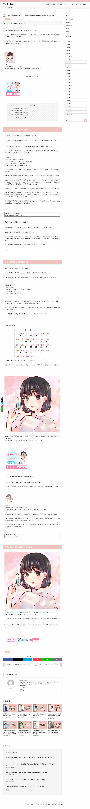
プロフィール (70, 19)
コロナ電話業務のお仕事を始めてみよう (21, 117)
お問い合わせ (60, 804)
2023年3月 (69, 50)
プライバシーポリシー (51, 804)
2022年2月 (69, 76)
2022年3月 (69, 73)
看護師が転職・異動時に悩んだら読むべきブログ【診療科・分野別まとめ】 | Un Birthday (30, 757)
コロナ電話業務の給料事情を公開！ (20, 112)
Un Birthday (9, 4)
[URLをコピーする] (57, 659)
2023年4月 (69, 47)
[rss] (84, 1)
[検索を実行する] (85, 120)
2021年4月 (69, 100)
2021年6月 (69, 94)
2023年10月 (69, 44)
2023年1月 (69, 53)
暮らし (68, 22)
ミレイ (11, 688)
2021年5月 (69, 97)
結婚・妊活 (39, 804)
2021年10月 (69, 85)
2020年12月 (69, 112)
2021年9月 (69, 88)
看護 (68, 28)
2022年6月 (69, 64)
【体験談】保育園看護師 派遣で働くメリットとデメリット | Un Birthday (26, 786)
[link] (21, 690)
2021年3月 (69, 103)
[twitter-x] (23, 690)
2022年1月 (69, 79)
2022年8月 (69, 61)
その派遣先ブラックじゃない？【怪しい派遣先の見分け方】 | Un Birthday (26, 779)
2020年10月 (69, 114)
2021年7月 (69, 91)
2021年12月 (69, 82)
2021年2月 (69, 106)
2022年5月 (69, 67)
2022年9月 (69, 59)
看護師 (28, 804)
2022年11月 (69, 56)
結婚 (68, 31)
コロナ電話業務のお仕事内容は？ (19, 108)
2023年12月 (69, 41)
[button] (8, 659)
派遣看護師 (7, 19)
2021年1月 (69, 109)
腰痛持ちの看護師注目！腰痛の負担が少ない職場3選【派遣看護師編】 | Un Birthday (28, 772)
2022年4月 (69, 70)
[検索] (86, 1)
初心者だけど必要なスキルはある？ (22, 110)
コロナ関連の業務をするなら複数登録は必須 (23, 114)
